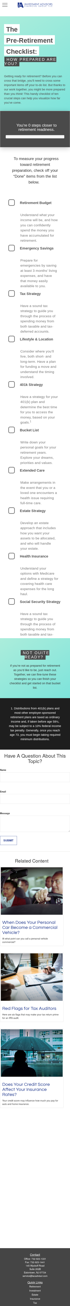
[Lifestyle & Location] (11, 339)
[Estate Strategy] (11, 510)
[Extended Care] (11, 470)
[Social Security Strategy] (11, 601)
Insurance (35, 1298)
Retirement (35, 1286)
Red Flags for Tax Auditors (29, 1008)
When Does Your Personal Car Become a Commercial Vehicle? (29, 927)
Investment (35, 1290)
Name (3, 769)
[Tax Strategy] (11, 293)
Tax (35, 1302)
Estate (35, 1294)
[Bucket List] (11, 430)
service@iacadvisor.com (35, 1275)
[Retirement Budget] (11, 202)
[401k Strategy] (11, 384)
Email (3, 791)
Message (5, 813)
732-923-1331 (38, 1258)
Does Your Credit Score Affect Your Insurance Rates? (26, 1089)
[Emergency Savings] (11, 248)
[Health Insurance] (11, 556)
